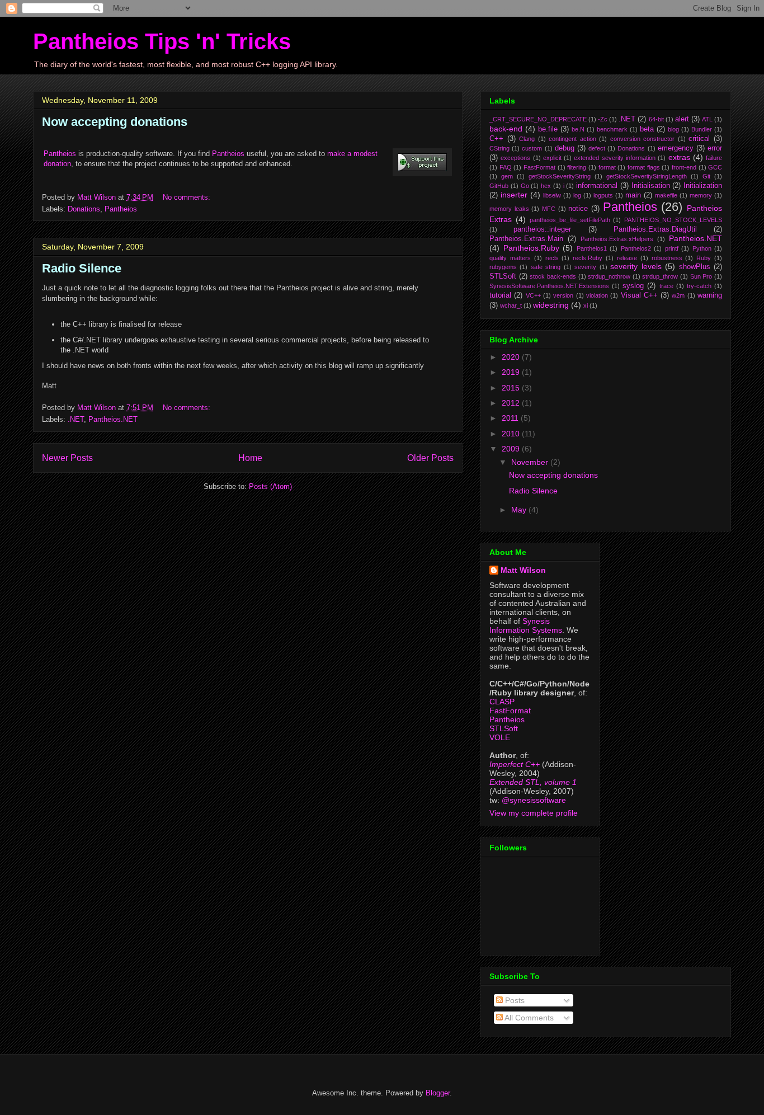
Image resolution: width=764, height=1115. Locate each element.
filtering (576, 167)
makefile (666, 195)
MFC (548, 208)
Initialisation (650, 186)
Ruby (703, 258)
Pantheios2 (636, 248)
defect (596, 148)
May (520, 509)
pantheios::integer (542, 229)
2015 (512, 387)
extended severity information (614, 157)
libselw (552, 195)
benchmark (612, 129)
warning (709, 295)
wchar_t (511, 305)
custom (532, 148)
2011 (511, 417)
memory (701, 195)
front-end (684, 167)
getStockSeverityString (560, 176)
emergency (676, 148)
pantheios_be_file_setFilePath (570, 220)
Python (701, 248)
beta (647, 129)
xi (585, 305)
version (563, 295)
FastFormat (539, 167)
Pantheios (60, 153)
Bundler (701, 129)
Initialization (702, 186)
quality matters (510, 258)
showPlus (694, 267)
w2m (678, 295)
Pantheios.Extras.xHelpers (617, 239)
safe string (545, 267)
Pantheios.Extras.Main (526, 239)
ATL (707, 119)
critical (699, 139)
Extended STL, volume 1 (533, 782)
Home (250, 458)
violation (597, 295)
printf (671, 248)
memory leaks (509, 208)
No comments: (188, 197)
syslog (633, 286)
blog (673, 129)
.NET (76, 419)
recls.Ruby (587, 258)
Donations (84, 209)
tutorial (500, 295)
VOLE (499, 737)
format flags (644, 167)
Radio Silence (81, 268)
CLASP (502, 701)
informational (596, 186)
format (607, 167)
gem (507, 176)
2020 (512, 356)
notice (578, 209)
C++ (496, 139)
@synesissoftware (534, 800)
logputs (603, 195)
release (627, 258)
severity (585, 267)
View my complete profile (533, 812)
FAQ (505, 167)
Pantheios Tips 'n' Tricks (162, 41)
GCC (715, 167)
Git (706, 176)
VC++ (533, 295)
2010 (512, 433)
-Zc (602, 119)
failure (714, 157)
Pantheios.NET (113, 419)
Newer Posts (67, 458)
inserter (514, 194)
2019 (512, 372)
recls (552, 258)
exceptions (515, 157)
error (715, 148)
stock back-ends (553, 276)
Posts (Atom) (270, 486)
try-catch (699, 286)
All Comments (528, 1017)
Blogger (438, 1093)
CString (499, 148)
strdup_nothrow (609, 276)
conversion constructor (642, 138)
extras (679, 157)
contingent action (572, 138)
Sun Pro (701, 276)
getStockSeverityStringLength (646, 176)
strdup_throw (660, 276)
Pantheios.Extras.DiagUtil (655, 229)
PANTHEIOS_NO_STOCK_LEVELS (673, 220)
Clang (527, 138)
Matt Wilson (523, 570)
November (530, 462)
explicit (552, 157)
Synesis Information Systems (525, 625)
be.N (578, 129)
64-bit (656, 119)
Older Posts (430, 458)
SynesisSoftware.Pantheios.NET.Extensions (549, 286)
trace (666, 286)
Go (525, 185)
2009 (512, 448)
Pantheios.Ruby (531, 247)
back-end (505, 128)
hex (546, 185)
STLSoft (502, 276)
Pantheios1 (592, 248)
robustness (667, 258)
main (633, 195)
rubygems (503, 267)
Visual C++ (639, 295)
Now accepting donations (114, 122)
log (577, 195)
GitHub (498, 185)
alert (682, 119)
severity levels (635, 266)
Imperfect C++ (514, 764)
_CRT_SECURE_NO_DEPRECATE (538, 119)
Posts (514, 1000)
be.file (548, 129)
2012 (512, 402)
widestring (551, 304)
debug (564, 148)
